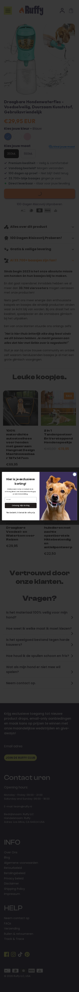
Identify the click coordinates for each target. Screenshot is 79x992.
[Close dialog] (74, 474)
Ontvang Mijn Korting (21, 505)
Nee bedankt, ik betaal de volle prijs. (20, 512)
